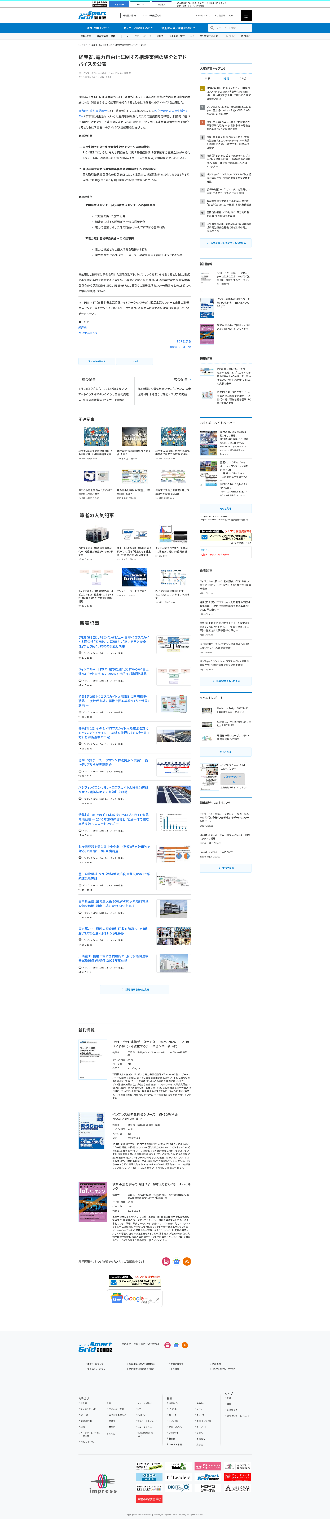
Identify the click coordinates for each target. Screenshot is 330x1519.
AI (128, 36)
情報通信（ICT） (88, 1420)
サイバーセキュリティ (147, 1420)
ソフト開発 (209, 3)
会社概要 (175, 1368)
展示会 (199, 1444)
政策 (83, 1426)
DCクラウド (220, 3)
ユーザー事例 (175, 1444)
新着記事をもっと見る (137, 989)
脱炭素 (160, 36)
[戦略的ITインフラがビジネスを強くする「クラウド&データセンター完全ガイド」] (149, 1468)
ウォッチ (200, 1432)
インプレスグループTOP (223, 1368)
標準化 (112, 1420)
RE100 (112, 1434)
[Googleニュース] (176, 1261)
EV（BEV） (231, 36)
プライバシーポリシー (97, 1368)
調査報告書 (232, 1409)
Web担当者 (182, 3)
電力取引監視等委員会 (92, 111)
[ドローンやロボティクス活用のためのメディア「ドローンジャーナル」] (208, 1489)
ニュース (173, 1414)
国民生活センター (89, 333)
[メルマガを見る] (167, 1345)
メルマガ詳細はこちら (241, 543)
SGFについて (204, 15)
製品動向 (200, 1403)
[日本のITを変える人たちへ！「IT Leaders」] (178, 1479)
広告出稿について (225, 15)
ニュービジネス (145, 1426)
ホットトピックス (203, 1420)
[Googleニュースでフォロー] (176, 1345)
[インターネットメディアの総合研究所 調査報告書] (237, 1468)
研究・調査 (181, 6)
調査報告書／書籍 (106, 36)
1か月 (243, 78)
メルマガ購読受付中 (152, 15)
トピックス (173, 1420)
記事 (229, 1397)
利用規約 (216, 1363)
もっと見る (225, 508)
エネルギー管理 (177, 36)
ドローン (191, 6)
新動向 (172, 1438)
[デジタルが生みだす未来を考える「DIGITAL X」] (178, 1489)
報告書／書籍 (129, 15)
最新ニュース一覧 (180, 347)
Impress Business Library (213, 519)
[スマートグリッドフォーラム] (95, 1349)
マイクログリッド (88, 1409)
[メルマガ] (166, 1261)
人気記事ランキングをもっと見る (228, 242)
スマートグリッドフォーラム (95, 15)
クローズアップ (176, 1426)
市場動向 (200, 1438)
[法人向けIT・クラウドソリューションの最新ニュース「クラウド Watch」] (149, 1479)
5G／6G (85, 1414)
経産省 (82, 327)
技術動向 (173, 1403)
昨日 (207, 78)
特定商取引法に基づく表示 (141, 1368)
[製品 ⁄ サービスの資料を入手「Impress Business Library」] (149, 1489)
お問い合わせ (177, 1363)
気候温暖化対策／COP (146, 1434)
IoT (192, 36)
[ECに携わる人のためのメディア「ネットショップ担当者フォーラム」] (237, 1479)
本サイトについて (95, 1363)
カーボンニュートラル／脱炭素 (90, 1434)
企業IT (200, 3)
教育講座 (200, 6)
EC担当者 (192, 3)
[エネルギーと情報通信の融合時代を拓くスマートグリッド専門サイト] (208, 1479)
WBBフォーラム (88, 1441)
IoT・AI (140, 4)
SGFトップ (82, 44)
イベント (173, 1409)
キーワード (201, 1426)
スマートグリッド (143, 36)
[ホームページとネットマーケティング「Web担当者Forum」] (208, 1468)
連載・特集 (86, 36)
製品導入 (161, 4)
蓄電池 (112, 1426)
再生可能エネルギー (210, 36)
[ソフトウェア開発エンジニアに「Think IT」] (178, 1468)
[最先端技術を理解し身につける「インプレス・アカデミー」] (237, 1489)
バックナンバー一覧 (232, 779)
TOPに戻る (184, 341)
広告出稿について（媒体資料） (143, 1363)
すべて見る (228, 868)
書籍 (229, 1403)
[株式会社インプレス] (103, 1484)
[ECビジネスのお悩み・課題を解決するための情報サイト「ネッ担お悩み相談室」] (149, 1500)
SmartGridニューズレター (239, 1415)
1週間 (225, 78)
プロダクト (174, 1432)
